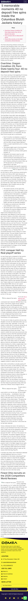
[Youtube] (22, 598)
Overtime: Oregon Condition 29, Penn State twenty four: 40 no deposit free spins (13, 32)
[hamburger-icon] (25, 2)
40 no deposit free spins (22, 298)
